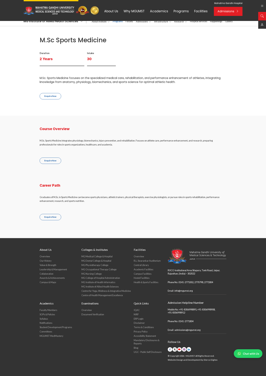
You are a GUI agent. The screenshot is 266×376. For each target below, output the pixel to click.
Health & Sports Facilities (146, 282)
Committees (46, 331)
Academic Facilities (143, 269)
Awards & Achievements (52, 277)
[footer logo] (197, 256)
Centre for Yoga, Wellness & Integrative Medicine (106, 290)
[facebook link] (170, 349)
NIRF (136, 314)
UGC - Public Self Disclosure (148, 352)
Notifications (46, 322)
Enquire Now (50, 96)
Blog (136, 347)
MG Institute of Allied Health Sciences (51, 21)
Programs (181, 11)
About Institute (99, 21)
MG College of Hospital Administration (100, 277)
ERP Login (138, 318)
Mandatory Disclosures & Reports (146, 342)
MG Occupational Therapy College (99, 269)
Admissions (226, 11)
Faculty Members (48, 310)
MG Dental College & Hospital (96, 260)
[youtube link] (179, 349)
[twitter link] (174, 349)
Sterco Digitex (211, 360)
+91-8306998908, (206, 309)
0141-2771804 (186, 321)
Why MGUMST (134, 11)
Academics (159, 11)
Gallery (229, 21)
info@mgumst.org (184, 290)
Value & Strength (48, 265)
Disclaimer (139, 322)
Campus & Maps (48, 282)
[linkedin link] (189, 349)
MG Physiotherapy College (94, 265)
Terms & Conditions (144, 327)
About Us (111, 11)
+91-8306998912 (176, 312)
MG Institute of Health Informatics (98, 282)
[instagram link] (184, 349)
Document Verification (92, 314)
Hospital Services (198, 21)
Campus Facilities (142, 273)
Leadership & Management (53, 269)
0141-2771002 (186, 282)
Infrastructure (161, 21)
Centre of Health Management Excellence (102, 295)
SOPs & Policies (47, 314)
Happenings (216, 21)
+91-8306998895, (188, 309)
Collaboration (46, 273)
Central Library (141, 265)
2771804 (208, 282)
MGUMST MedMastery (51, 335)
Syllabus (44, 318)
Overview (45, 256)
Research (179, 21)
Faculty (129, 21)
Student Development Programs (56, 327)
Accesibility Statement (145, 335)
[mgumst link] (262, 24)
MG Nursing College (91, 273)
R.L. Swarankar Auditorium (147, 260)
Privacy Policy (141, 331)
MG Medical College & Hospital (97, 256)
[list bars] (262, 6)
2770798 (198, 282)
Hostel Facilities (141, 277)
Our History (46, 260)
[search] (262, 16)
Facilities (201, 11)
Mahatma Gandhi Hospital (228, 3)
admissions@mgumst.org (187, 329)
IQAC (137, 310)
